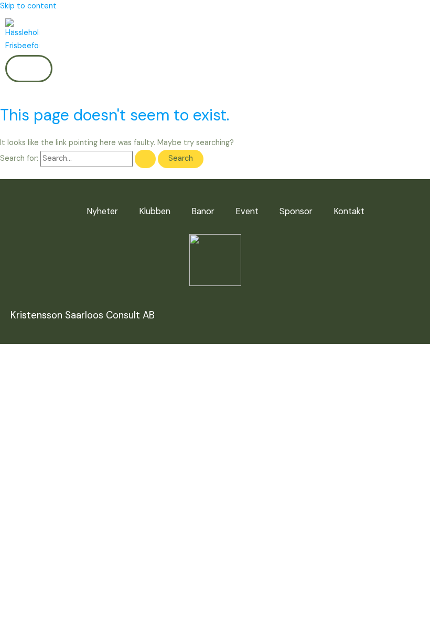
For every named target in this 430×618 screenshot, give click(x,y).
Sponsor (296, 211)
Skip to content (28, 6)
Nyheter (102, 211)
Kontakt (349, 211)
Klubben (154, 211)
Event (247, 211)
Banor (202, 211)
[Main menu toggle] (28, 68)
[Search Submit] (145, 159)
